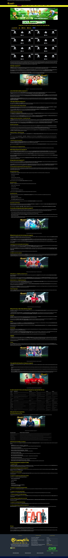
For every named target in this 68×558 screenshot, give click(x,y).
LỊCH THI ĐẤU (29, 5)
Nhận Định (45, 5)
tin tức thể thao (52, 343)
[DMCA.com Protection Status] (19, 548)
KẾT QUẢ (37, 5)
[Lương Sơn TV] (10, 3)
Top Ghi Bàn (41, 5)
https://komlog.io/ (36, 543)
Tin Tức (49, 5)
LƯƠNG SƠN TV (19, 5)
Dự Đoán (34, 5)
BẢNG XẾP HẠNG (25, 5)
